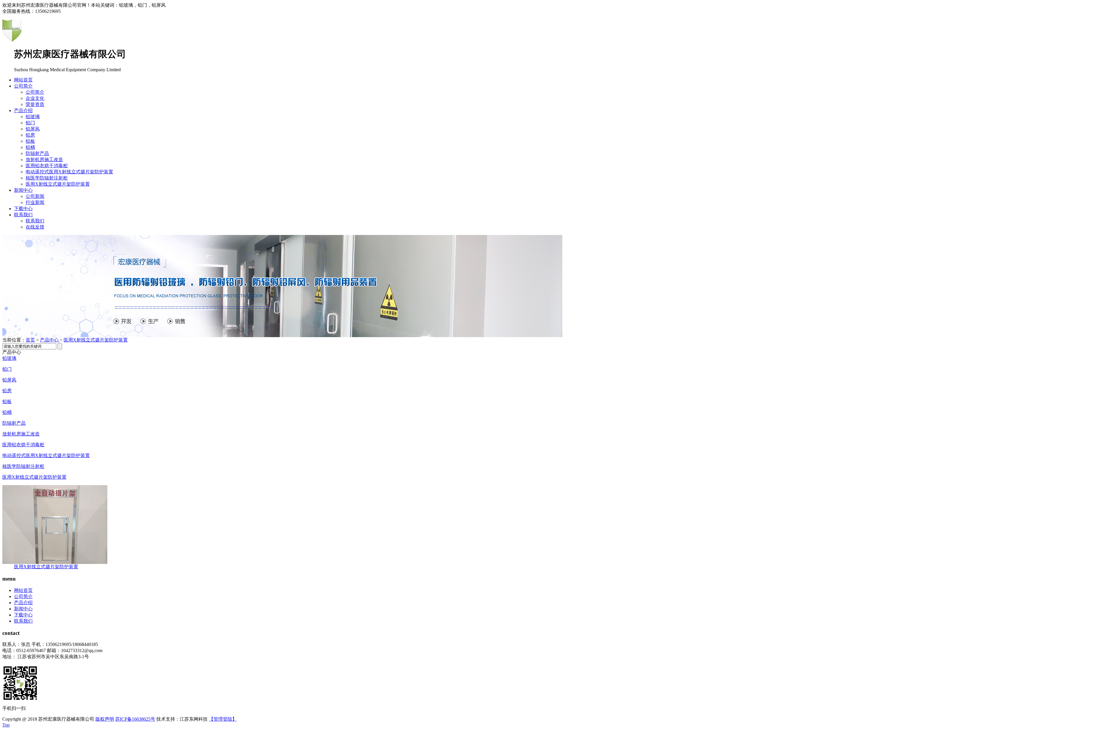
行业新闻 (35, 202)
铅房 (30, 135)
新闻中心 (23, 190)
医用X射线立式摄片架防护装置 (58, 184)
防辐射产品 (37, 153)
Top (6, 724)
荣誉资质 (35, 104)
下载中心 (23, 208)
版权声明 (104, 719)
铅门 (30, 122)
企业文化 (35, 98)
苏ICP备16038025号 (135, 719)
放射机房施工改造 (44, 159)
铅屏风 (33, 128)
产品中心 (50, 339)
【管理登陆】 (223, 719)
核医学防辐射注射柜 (47, 177)
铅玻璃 (33, 116)
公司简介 (23, 85)
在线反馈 (35, 226)
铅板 (30, 141)
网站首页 (23, 79)
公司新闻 (35, 196)
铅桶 (30, 147)
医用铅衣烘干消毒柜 (47, 165)
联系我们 (23, 214)
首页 (30, 339)
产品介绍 (23, 110)
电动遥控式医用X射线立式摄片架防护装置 (69, 171)
